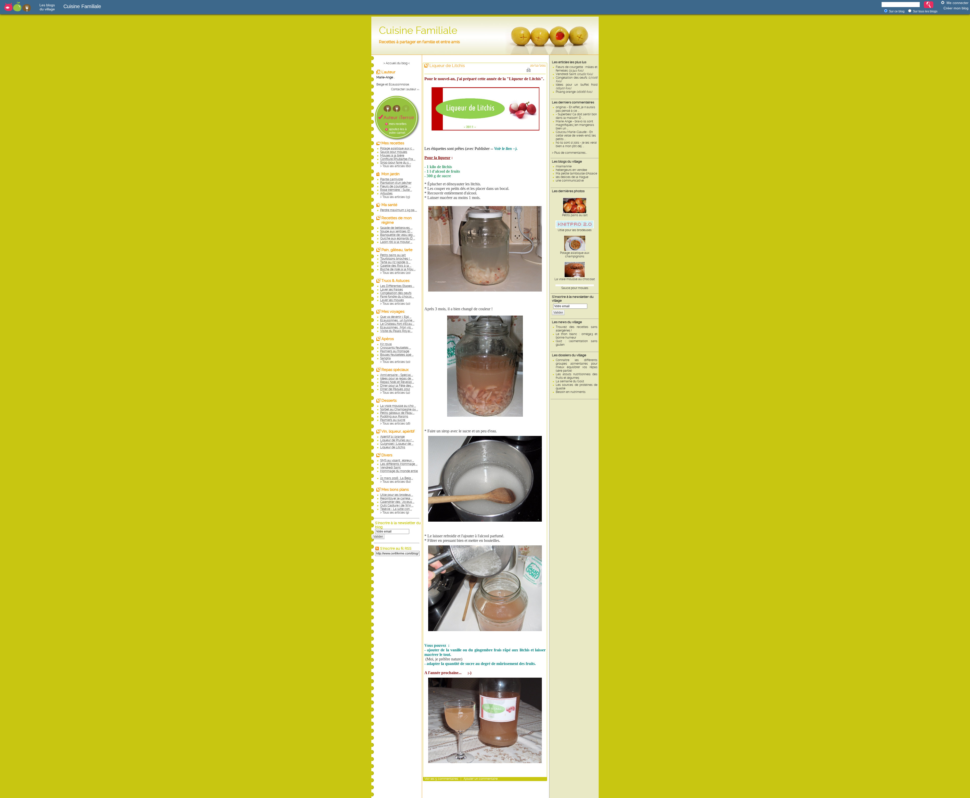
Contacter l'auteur (403, 89)
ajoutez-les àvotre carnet (398, 131)
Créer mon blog (955, 8)
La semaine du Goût (570, 381)
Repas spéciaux (395, 369)
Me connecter (957, 3)
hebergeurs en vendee (571, 170)
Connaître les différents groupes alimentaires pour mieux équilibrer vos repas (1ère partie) (576, 365)
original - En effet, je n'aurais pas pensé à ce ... (575, 109)
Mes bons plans (395, 489)
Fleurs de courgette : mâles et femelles (576, 68)
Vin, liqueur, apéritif (398, 431)
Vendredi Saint (574, 74)
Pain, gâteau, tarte (397, 250)
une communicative (570, 180)
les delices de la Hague (572, 177)
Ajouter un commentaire (481, 779)
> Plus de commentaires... (569, 152)
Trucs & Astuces (395, 280)
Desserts (389, 400)
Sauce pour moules (574, 288)
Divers (386, 455)
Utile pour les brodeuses (575, 230)
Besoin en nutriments (571, 392)
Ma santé (389, 205)
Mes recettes (392, 143)
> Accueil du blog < (396, 63)
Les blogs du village (567, 161)
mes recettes (397, 124)
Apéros (387, 339)
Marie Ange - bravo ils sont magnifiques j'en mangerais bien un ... (575, 125)
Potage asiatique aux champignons (574, 254)
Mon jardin (390, 174)
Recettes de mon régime (396, 220)
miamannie (564, 166)
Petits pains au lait (575, 215)
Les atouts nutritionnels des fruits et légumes (576, 376)
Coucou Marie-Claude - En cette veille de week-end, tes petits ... (576, 135)
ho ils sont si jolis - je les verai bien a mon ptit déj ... (576, 144)
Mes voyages (392, 311)
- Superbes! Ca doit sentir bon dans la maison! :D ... (576, 116)
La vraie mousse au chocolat (574, 279)
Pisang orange (574, 92)
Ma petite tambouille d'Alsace (576, 173)
